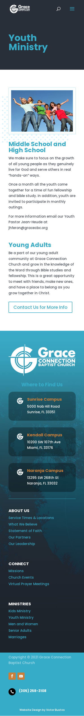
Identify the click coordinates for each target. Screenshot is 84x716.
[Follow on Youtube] (21, 676)
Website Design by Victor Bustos (42, 710)
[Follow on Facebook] (12, 676)
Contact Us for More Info (40, 307)
